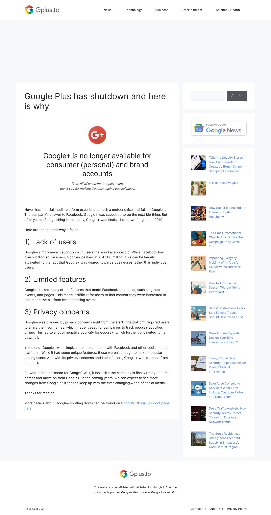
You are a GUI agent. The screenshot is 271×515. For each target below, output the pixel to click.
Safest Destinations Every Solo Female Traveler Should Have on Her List (227, 312)
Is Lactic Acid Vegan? (223, 183)
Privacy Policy (237, 509)
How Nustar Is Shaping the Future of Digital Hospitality (227, 212)
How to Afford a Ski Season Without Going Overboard (224, 287)
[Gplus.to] (42, 10)
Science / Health (228, 10)
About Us (216, 509)
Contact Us (198, 509)
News (107, 10)
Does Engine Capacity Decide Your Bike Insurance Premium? (224, 337)
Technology (133, 10)
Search (236, 96)
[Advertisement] (135, 49)
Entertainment (192, 10)
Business (161, 10)
